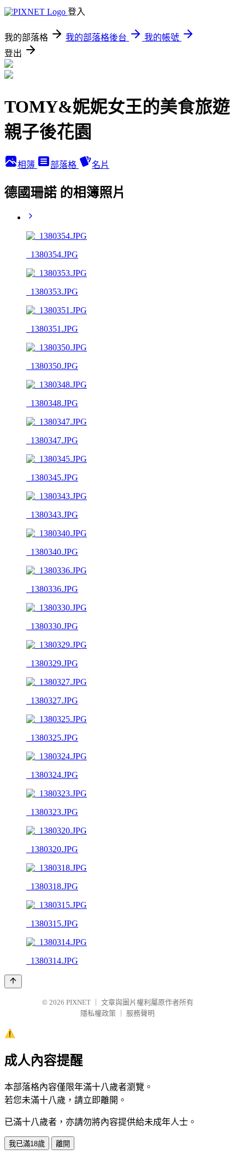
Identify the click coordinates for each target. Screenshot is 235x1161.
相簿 (27, 164)
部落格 (64, 164)
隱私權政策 (98, 1013)
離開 (63, 1144)
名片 (100, 164)
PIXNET (78, 1002)
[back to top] (13, 981)
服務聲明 (140, 1013)
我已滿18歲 (27, 1144)
